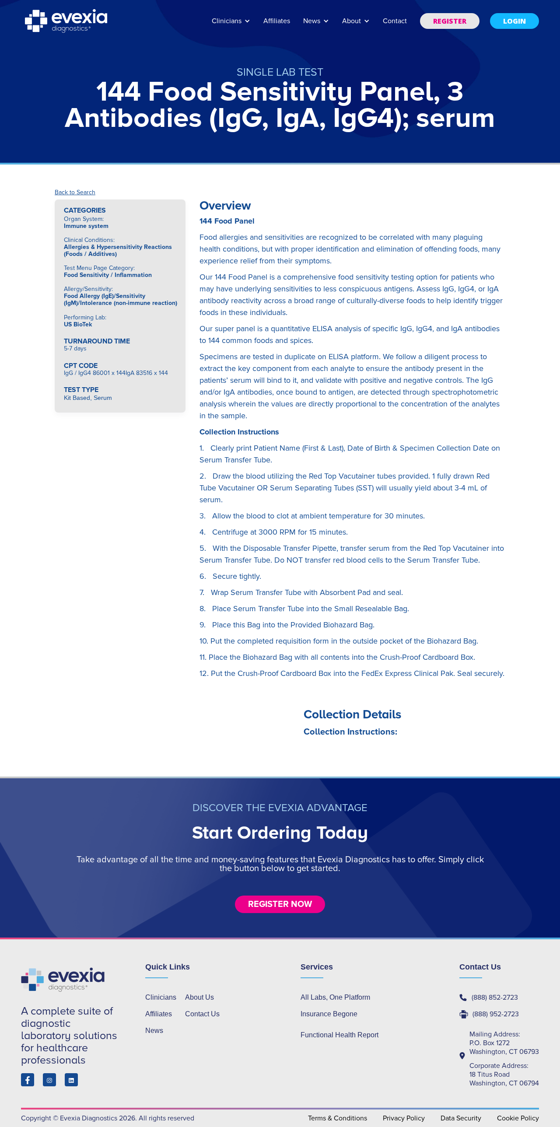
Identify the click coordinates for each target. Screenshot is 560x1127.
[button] (231, 25)
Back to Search (75, 192)
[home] (67, 21)
